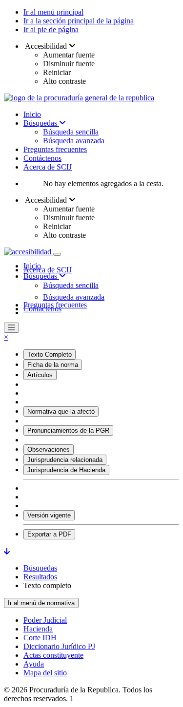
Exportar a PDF (49, 534)
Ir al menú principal (53, 12)
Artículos (40, 375)
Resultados (40, 577)
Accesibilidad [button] (46, 46)
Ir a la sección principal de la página (78, 21)
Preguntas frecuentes (55, 149)
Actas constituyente (53, 655)
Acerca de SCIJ (47, 167)
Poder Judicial (45, 620)
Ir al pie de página (51, 29)
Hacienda (38, 629)
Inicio (32, 114)
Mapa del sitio (45, 673)
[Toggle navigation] (57, 254)
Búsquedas (41, 123)
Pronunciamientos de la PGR (68, 430)
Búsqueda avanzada (73, 140)
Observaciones (48, 449)
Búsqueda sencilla (71, 132)
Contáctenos (42, 158)
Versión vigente (49, 515)
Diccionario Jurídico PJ (59, 646)
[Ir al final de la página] (7, 551)
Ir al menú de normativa (41, 603)
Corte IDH (40, 637)
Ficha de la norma (52, 364)
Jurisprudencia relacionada (64, 459)
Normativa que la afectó (61, 411)
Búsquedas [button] (41, 276)
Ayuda (33, 664)
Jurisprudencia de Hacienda (66, 470)
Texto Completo (49, 354)
